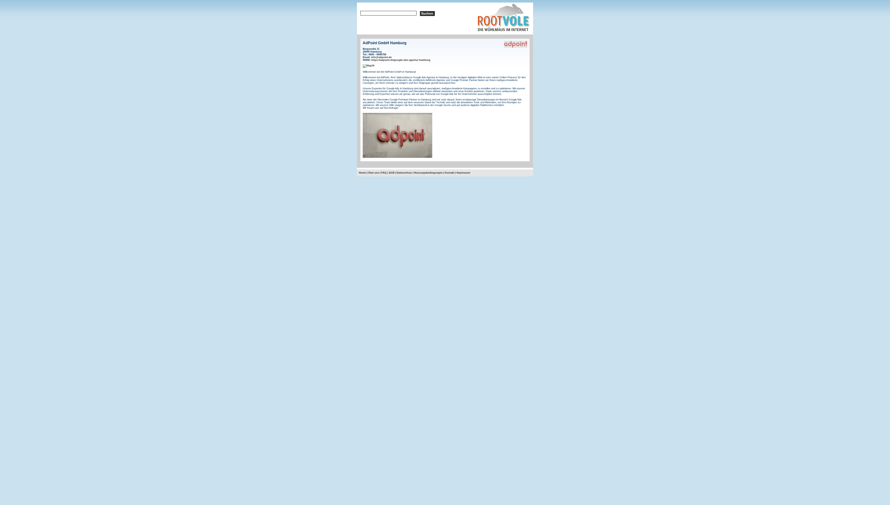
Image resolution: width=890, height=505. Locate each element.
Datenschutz (404, 172)
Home (362, 172)
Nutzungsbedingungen (428, 172)
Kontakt (450, 172)
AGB (391, 172)
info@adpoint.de (381, 57)
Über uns (373, 172)
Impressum (463, 172)
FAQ (384, 172)
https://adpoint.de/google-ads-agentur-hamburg (400, 60)
